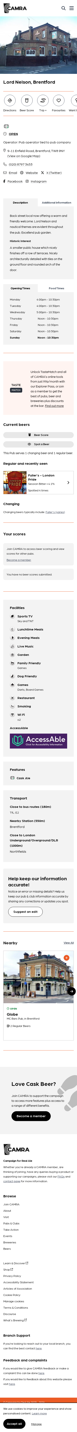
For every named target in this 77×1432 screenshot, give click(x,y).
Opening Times (20, 288)
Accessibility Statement (18, 1282)
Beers (7, 1248)
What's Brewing (13, 1320)
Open (13, 134)
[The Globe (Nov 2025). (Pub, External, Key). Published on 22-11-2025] (38, 995)
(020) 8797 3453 (20, 164)
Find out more (54, 406)
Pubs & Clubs (11, 1223)
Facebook (15, 181)
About (7, 1210)
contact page (11, 1181)
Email (13, 172)
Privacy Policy (12, 1275)
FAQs (61, 1176)
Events (7, 1235)
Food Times (56, 288)
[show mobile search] (63, 8)
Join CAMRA (11, 1204)
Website (32, 172)
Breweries (9, 1242)
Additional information (56, 202)
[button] (72, 991)
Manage (36, 1423)
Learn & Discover (14, 1263)
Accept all (14, 1423)
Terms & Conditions (15, 1307)
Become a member (19, 559)
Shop (6, 1269)
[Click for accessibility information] (38, 741)
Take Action (11, 1229)
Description (20, 202)
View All (69, 942)
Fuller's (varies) (55, 511)
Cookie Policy (11, 1294)
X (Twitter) (54, 172)
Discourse (9, 1313)
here (39, 1348)
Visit (6, 1216)
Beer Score (41, 434)
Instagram (39, 181)
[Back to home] (15, 8)
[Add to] (66, 958)
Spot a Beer (41, 444)
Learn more (39, 1413)
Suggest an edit (25, 911)
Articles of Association (17, 1288)
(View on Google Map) (23, 156)
